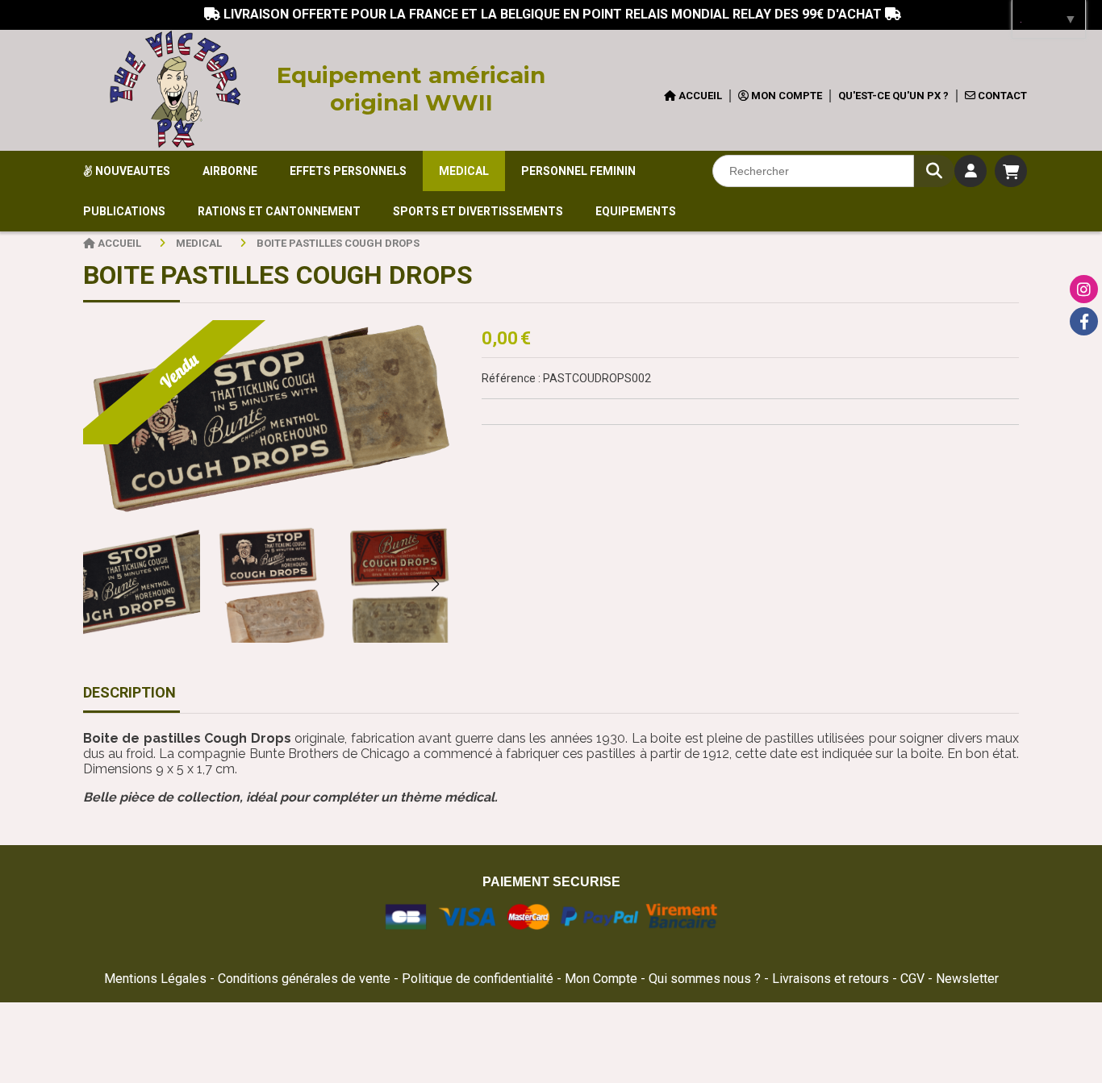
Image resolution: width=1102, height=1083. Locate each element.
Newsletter (967, 978)
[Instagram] (1084, 289)
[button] (434, 583)
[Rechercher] (934, 171)
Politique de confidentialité (477, 978)
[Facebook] (1084, 321)
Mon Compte (601, 978)
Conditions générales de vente (304, 978)
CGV (914, 978)
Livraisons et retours (832, 978)
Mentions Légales (155, 978)
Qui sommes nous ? (706, 978)
